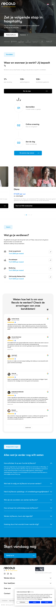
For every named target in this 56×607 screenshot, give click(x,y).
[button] (24, 215)
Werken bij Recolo (11, 35)
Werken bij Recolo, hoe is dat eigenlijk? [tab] (18, 516)
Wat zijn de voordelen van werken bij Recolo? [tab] (21, 500)
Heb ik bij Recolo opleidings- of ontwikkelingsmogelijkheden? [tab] (26, 492)
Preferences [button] (39, 599)
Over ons (7, 588)
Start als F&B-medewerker (13, 206)
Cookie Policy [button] (45, 597)
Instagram (4, 573)
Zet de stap (27, 91)
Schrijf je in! (10, 555)
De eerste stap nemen (27, 153)
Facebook (8, 573)
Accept (46, 602)
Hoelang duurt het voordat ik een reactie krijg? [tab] (21, 524)
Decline (34, 602)
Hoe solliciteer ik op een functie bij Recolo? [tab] (20, 463)
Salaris (8, 227)
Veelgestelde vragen (12, 447)
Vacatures (23, 35)
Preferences (22, 602)
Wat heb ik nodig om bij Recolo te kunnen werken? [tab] (22, 483)
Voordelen (9, 54)
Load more (28, 427)
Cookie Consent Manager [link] (22, 591)
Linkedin (11, 573)
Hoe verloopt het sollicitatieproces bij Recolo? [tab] (21, 508)
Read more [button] (10, 349)
